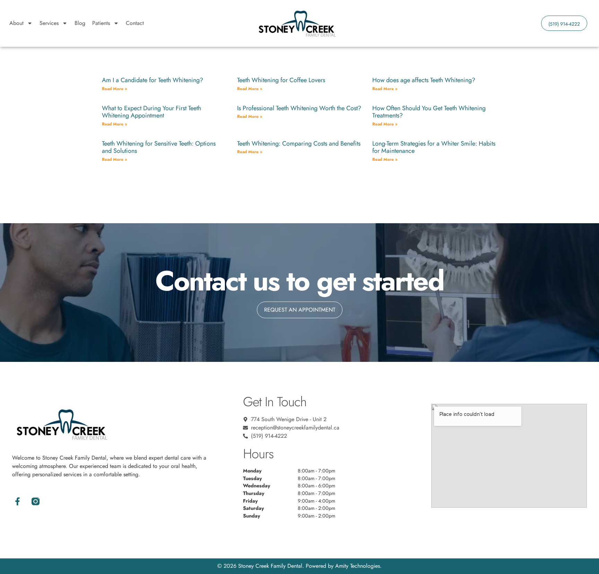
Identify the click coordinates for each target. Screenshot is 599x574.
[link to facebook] (17, 501)
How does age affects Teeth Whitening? (423, 80)
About (16, 23)
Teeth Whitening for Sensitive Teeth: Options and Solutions (159, 147)
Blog (80, 23)
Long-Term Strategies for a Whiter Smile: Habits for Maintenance (433, 147)
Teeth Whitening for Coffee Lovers (281, 80)
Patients (101, 23)
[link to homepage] (297, 23)
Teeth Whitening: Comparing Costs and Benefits (299, 143)
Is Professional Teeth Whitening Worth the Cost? (299, 108)
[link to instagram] (35, 501)
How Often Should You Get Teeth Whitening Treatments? (429, 112)
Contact (135, 23)
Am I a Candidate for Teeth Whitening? (152, 80)
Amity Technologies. (358, 566)
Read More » (114, 89)
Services (49, 23)
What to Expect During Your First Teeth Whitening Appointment (151, 112)
